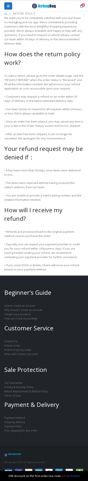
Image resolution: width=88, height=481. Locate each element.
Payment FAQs (13, 426)
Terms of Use (12, 395)
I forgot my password (17, 314)
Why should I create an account (23, 310)
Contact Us (11, 341)
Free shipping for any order (21, 430)
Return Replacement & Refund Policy (26, 391)
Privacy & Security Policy (18, 387)
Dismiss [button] (75, 476)
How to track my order (17, 349)
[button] (8, 6)
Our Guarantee (13, 382)
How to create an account (19, 305)
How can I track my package (20, 318)
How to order (12, 345)
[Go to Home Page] (5, 14)
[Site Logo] (44, 6)
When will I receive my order (21, 354)
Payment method (14, 417)
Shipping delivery (14, 422)
